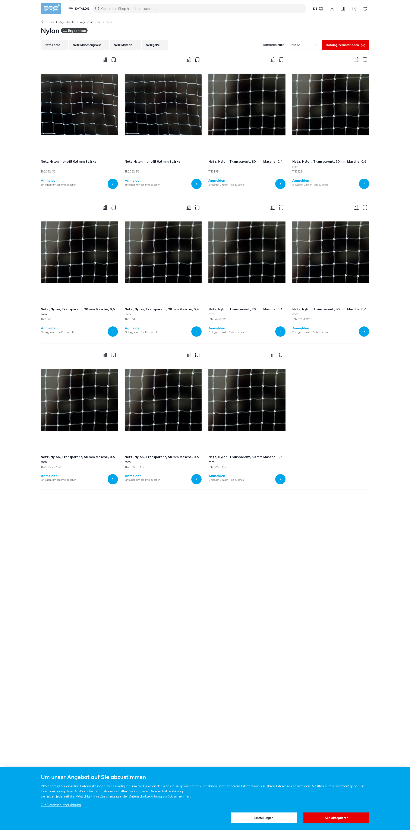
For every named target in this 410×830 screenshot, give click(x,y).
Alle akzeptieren (336, 818)
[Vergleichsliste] (343, 8)
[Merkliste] (354, 8)
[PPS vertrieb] (51, 8)
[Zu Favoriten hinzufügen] (113, 59)
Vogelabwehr (67, 22)
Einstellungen (263, 818)
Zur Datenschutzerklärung (61, 805)
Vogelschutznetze (90, 22)
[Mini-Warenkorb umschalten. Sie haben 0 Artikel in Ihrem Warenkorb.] (365, 8)
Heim (51, 22)
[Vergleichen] (105, 59)
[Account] (332, 8)
